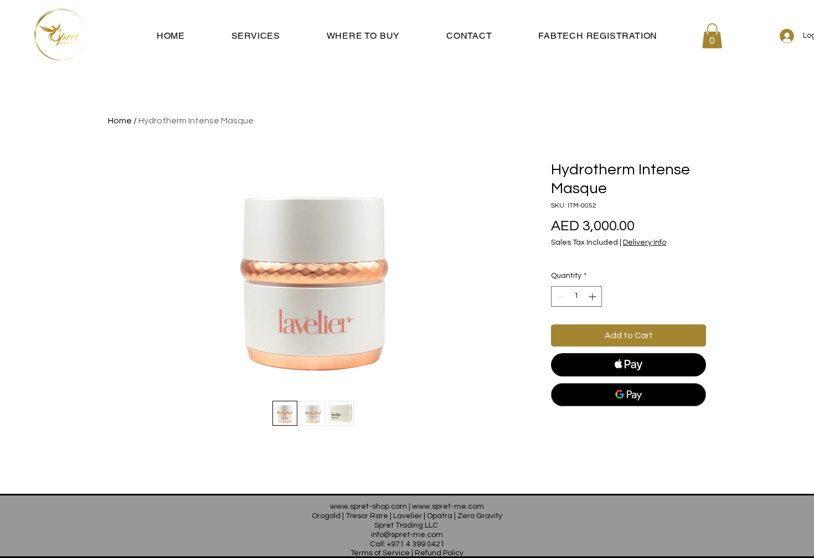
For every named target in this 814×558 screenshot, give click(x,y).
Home (120, 120)
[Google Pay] (628, 394)
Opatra (439, 516)
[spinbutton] (576, 296)
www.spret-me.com (448, 506)
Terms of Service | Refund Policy (407, 553)
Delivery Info (644, 242)
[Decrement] (559, 296)
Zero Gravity (479, 516)
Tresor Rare (367, 516)
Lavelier (407, 516)
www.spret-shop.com (368, 506)
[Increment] (593, 296)
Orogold (326, 516)
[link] (712, 35)
